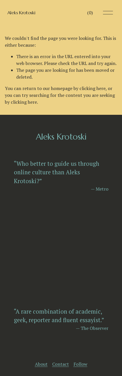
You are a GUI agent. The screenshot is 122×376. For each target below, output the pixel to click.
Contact (60, 364)
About (41, 364)
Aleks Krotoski (21, 12)
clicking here (92, 88)
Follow (80, 364)
